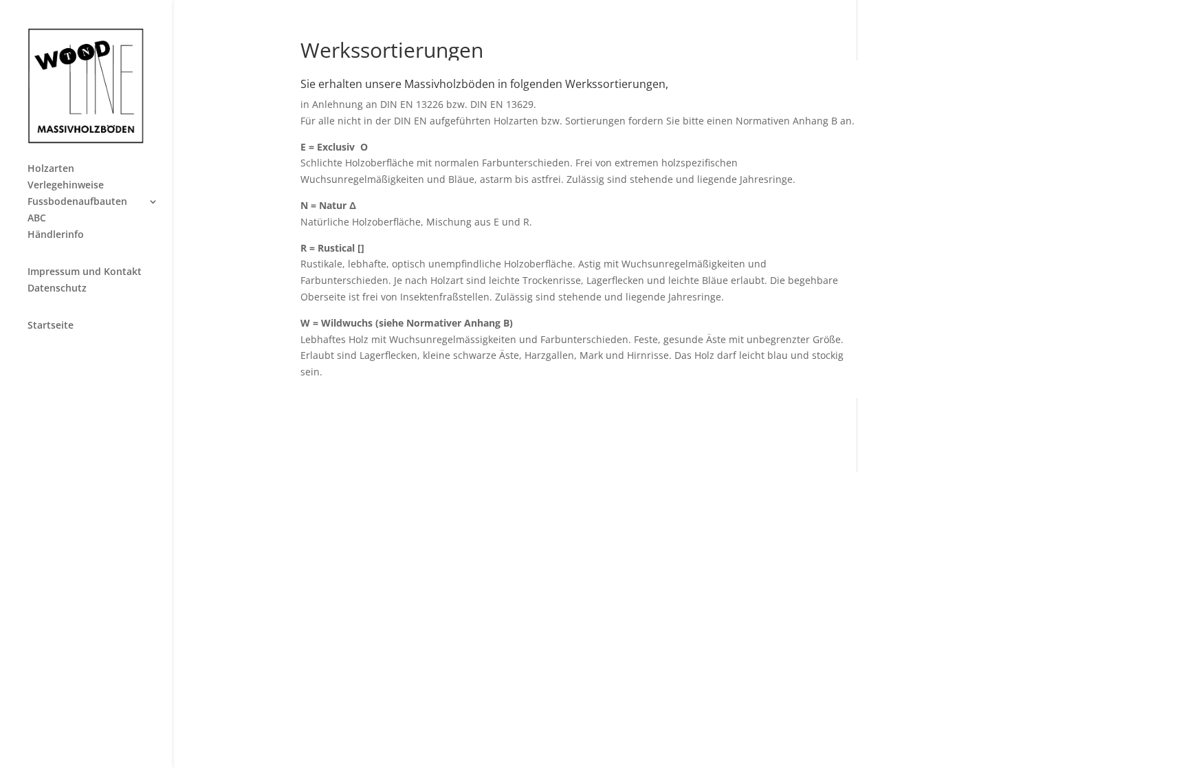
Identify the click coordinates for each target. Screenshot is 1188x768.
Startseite (51, 325)
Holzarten (51, 169)
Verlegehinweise (66, 185)
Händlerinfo (56, 235)
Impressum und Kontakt (85, 272)
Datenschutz (57, 288)
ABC (37, 218)
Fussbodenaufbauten (77, 202)
